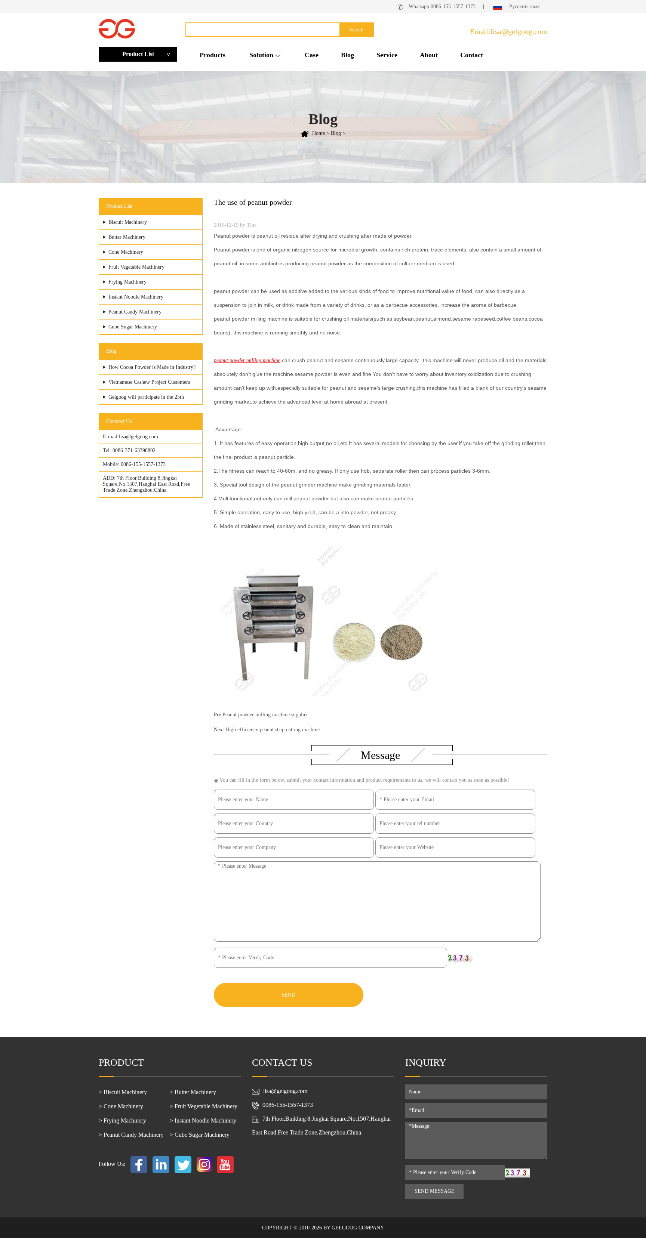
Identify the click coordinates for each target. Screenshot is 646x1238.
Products (212, 55)
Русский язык (524, 6)
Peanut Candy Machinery (135, 312)
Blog (347, 55)
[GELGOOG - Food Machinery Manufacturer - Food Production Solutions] (117, 28)
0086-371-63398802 (134, 450)
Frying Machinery (127, 282)
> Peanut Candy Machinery (131, 1135)
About (429, 55)
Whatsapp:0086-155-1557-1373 (442, 6)
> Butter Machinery (193, 1092)
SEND (288, 995)
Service (386, 55)
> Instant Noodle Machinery (203, 1120)
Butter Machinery (126, 237)
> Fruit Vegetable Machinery (203, 1106)
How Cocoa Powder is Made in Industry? (152, 367)
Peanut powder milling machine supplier (265, 714)
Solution (261, 55)
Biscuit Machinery (127, 222)
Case (312, 55)
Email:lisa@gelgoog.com (508, 31)
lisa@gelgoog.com (138, 436)
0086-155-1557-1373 (143, 464)
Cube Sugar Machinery (132, 327)
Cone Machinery (125, 252)
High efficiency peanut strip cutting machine (272, 729)
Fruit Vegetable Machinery (136, 267)
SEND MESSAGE (435, 1191)
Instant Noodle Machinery (135, 297)
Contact (471, 55)
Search (356, 30)
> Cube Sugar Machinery (200, 1135)
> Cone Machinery (121, 1106)
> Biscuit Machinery (123, 1092)
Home (318, 133)
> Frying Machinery (122, 1120)
